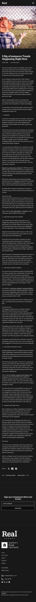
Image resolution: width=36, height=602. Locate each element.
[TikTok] (7, 582)
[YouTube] (3, 582)
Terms (27, 595)
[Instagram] (5, 582)
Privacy (23, 595)
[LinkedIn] (10, 582)
